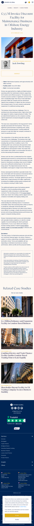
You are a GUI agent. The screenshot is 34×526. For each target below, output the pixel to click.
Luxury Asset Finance (6, 453)
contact (17, 73)
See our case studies (17, 293)
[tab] (17, 436)
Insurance (3, 455)
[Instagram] (15, 408)
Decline (17, 519)
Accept (17, 515)
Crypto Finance (5, 443)
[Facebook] (12, 408)
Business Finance (5, 450)
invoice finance (26, 193)
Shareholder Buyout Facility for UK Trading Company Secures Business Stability (16, 389)
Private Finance (5, 457)
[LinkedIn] (22, 408)
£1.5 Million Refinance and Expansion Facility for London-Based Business (16, 322)
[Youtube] (18, 408)
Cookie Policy (23, 506)
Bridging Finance (5, 446)
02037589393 (29, 2)
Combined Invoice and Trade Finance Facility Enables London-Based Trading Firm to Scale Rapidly (16, 355)
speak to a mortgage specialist (14, 227)
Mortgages (3, 441)
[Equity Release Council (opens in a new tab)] (17, 428)
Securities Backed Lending (7, 448)
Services (3, 439)
